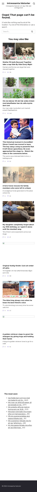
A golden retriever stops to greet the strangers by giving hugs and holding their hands (18, 336)
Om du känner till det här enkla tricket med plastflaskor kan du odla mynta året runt (18, 103)
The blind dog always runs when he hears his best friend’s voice (17, 301)
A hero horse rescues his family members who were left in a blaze (17, 187)
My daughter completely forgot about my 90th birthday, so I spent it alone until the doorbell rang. (18, 227)
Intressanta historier (18, 3)
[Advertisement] (18, 370)
